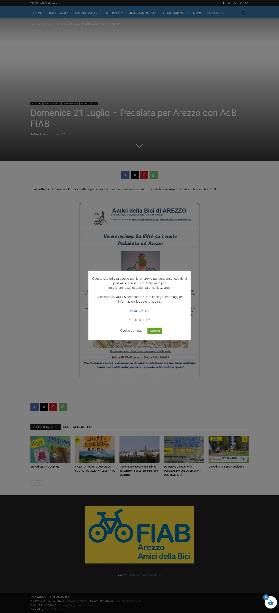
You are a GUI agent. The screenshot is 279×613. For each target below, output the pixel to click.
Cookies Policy (139, 320)
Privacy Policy (139, 311)
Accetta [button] (155, 330)
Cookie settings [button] (131, 330)
